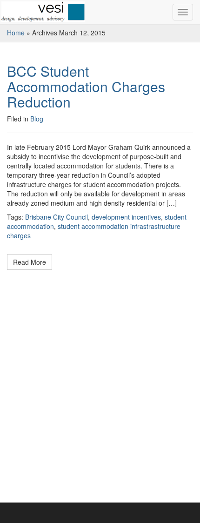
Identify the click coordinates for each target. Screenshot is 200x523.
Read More (29, 262)
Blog (36, 118)
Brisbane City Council (56, 216)
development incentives (126, 216)
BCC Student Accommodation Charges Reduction (86, 86)
